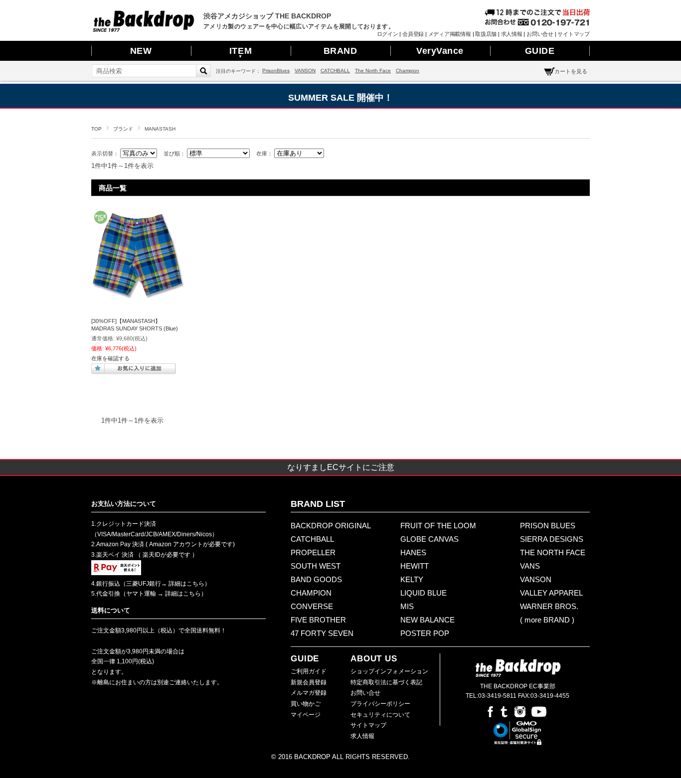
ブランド (123, 129)
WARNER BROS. (549, 606)
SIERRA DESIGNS (551, 539)
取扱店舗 (486, 34)
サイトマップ (573, 34)
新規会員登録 (309, 682)
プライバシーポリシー (380, 703)
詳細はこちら (185, 583)
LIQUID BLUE (423, 593)
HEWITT (414, 566)
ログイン (387, 34)
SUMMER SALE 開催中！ (340, 98)
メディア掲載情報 (449, 34)
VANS (530, 566)
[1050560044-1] (137, 296)
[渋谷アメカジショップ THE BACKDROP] (143, 29)
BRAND (340, 51)
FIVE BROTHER (318, 620)
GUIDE (540, 51)
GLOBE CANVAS (429, 539)
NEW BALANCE (427, 620)
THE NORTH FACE (552, 552)
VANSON (305, 70)
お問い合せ (539, 34)
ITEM (240, 52)
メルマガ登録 (309, 692)
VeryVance (440, 51)
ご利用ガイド (309, 671)
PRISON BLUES (547, 525)
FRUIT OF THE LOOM (438, 525)
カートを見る (570, 71)
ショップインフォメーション (389, 671)
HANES (413, 552)
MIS (407, 606)
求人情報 (511, 34)
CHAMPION (311, 593)
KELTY (411, 579)
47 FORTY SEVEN (322, 633)
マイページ (306, 714)
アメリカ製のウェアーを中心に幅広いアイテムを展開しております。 (298, 26)
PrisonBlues (276, 70)
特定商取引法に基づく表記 (386, 682)
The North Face (373, 70)
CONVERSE (312, 606)
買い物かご (306, 703)
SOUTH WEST (315, 566)
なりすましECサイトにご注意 (340, 467)
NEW (141, 51)
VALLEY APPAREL (551, 593)
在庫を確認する (110, 358)
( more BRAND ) (547, 620)
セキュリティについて (380, 714)
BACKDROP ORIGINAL (331, 525)
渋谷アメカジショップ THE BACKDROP (267, 16)
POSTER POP (424, 633)
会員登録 (413, 34)
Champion (407, 70)
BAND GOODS (316, 579)
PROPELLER (313, 552)
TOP (96, 129)
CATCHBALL (335, 70)
